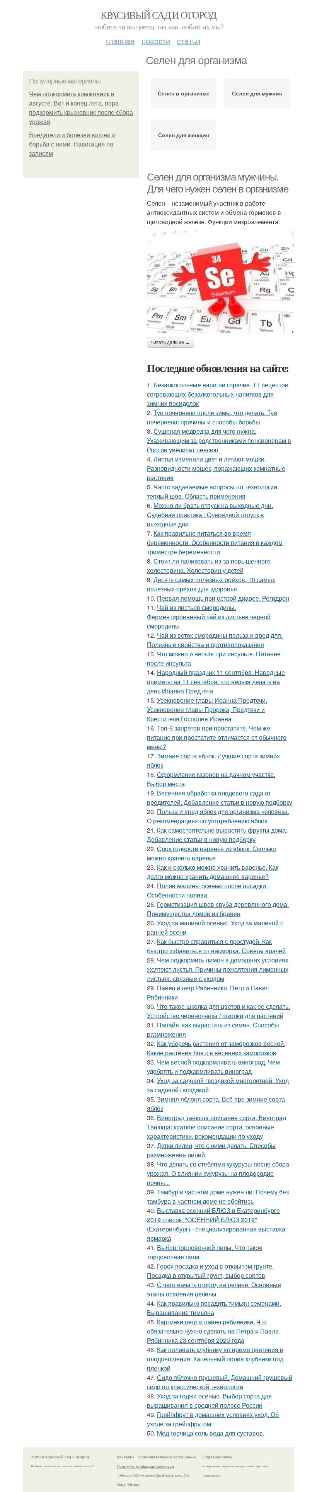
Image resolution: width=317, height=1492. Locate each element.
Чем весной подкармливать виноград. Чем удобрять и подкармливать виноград (213, 1067)
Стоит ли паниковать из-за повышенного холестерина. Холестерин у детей (209, 566)
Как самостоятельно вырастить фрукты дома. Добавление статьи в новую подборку (217, 835)
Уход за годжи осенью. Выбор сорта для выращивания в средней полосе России (209, 1401)
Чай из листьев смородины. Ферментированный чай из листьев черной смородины (209, 616)
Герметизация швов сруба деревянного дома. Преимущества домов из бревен (218, 909)
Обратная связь (217, 1457)
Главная (120, 40)
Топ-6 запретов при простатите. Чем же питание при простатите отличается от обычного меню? (216, 737)
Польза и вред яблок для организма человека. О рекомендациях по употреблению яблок (218, 816)
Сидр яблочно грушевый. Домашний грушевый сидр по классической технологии (219, 1382)
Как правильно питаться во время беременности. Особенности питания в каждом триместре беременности (215, 542)
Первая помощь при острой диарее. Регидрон (223, 598)
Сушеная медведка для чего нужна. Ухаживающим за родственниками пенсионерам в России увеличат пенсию (219, 440)
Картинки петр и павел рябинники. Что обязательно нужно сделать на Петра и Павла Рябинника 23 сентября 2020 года (213, 1331)
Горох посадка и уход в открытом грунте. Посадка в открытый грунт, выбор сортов (210, 1271)
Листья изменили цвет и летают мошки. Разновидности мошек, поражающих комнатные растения (216, 468)
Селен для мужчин (257, 93)
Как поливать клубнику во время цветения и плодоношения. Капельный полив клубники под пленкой (215, 1359)
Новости (155, 40)
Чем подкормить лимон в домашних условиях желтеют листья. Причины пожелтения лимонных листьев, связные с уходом (217, 969)
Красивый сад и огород (158, 14)
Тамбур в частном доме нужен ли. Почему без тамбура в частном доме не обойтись (218, 1196)
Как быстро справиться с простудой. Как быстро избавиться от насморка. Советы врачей (216, 946)
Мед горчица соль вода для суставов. (210, 1433)
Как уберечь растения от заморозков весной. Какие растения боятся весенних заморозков (216, 1048)
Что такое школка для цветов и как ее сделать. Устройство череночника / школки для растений (218, 1011)
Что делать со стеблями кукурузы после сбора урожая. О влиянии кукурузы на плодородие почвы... (218, 1173)
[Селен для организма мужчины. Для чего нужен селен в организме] (220, 281)
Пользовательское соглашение (167, 1457)
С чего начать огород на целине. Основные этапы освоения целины (214, 1289)
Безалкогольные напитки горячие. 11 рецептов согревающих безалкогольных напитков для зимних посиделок (217, 394)
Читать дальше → (170, 342)
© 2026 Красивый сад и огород (60, 1457)
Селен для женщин (183, 135)
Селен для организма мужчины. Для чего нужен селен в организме (217, 183)
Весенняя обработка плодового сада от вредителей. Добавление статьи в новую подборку (219, 798)
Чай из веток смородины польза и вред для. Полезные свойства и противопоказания (215, 640)
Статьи (188, 40)
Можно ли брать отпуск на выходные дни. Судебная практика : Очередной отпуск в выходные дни (210, 514)
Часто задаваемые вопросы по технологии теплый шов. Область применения (212, 491)
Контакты (125, 1457)
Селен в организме (184, 93)
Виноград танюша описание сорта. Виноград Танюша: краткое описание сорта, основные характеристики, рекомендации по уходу (216, 1127)
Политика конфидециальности (145, 1466)
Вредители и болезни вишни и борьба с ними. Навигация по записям (72, 144)
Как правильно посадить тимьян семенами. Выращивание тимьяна (214, 1308)
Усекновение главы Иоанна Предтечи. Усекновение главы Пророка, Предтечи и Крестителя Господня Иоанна (207, 709)
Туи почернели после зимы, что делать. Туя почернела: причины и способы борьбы (212, 417)
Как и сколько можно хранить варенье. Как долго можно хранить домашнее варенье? (212, 872)
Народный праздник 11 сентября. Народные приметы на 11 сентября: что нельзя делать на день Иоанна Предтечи (216, 681)
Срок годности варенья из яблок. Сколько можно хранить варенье (211, 853)
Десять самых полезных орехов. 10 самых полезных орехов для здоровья (211, 584)
